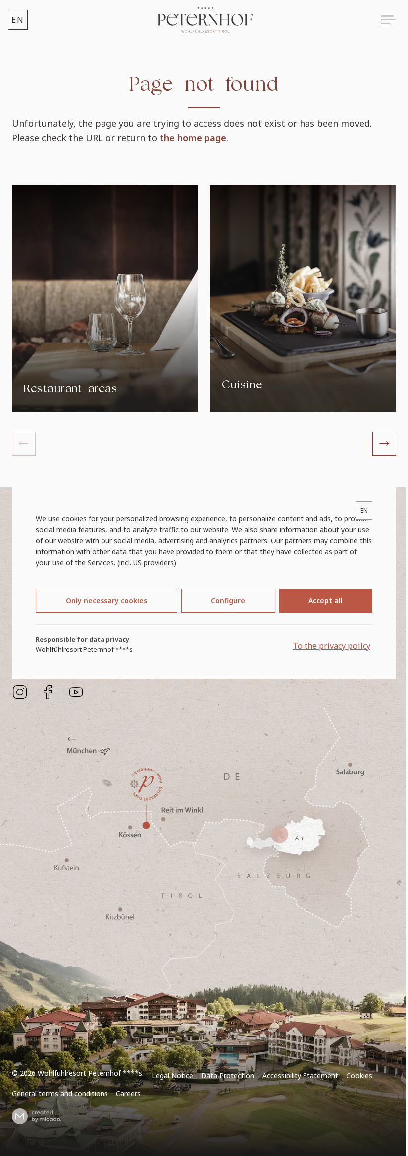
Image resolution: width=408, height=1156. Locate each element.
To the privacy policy (331, 645)
